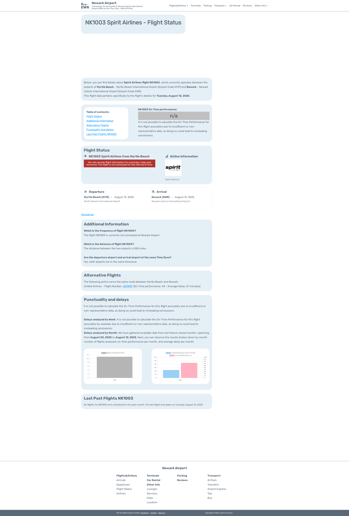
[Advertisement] (174, 55)
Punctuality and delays (100, 129)
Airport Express (216, 489)
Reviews (247, 5)
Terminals (196, 5)
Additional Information (100, 120)
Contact (154, 513)
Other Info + (261, 5)
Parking (208, 5)
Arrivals (121, 480)
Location (152, 502)
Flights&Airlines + (178, 5)
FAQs (150, 498)
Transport (214, 475)
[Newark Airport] (85, 5)
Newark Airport (104, 3)
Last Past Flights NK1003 (101, 134)
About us (161, 513)
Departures (123, 484)
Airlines (121, 493)
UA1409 (127, 286)
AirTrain (212, 480)
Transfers (213, 484)
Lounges (152, 489)
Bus (209, 498)
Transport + (220, 5)
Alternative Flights (97, 125)
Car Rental (234, 5)
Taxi (209, 493)
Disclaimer (145, 513)
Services (152, 493)
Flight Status (94, 116)
